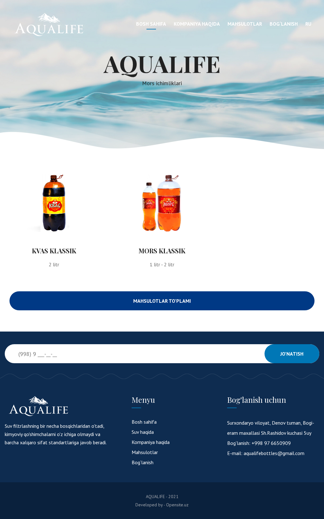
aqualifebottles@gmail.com (274, 453)
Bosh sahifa (151, 24)
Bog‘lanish (284, 24)
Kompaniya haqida (197, 24)
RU (308, 24)
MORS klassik (162, 250)
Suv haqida (143, 432)
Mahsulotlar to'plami (162, 301)
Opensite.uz (177, 505)
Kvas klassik (54, 250)
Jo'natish (291, 354)
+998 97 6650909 (271, 443)
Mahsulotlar (244, 24)
